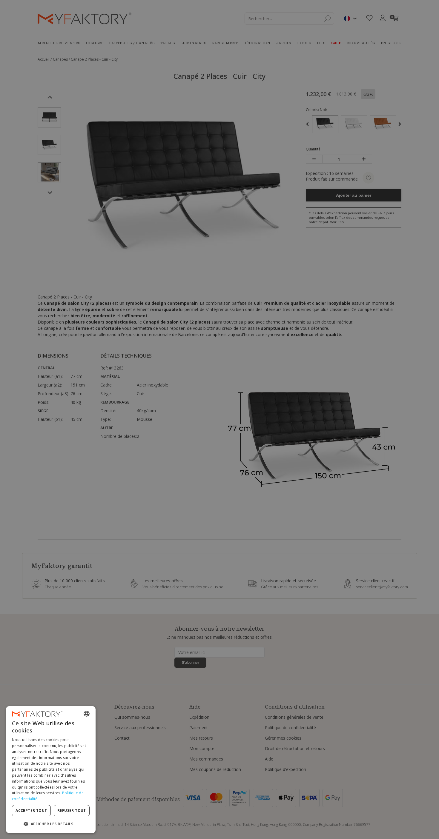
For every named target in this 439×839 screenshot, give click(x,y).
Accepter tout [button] (31, 810)
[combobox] (87, 714)
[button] (51, 823)
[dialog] (51, 769)
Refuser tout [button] (71, 810)
